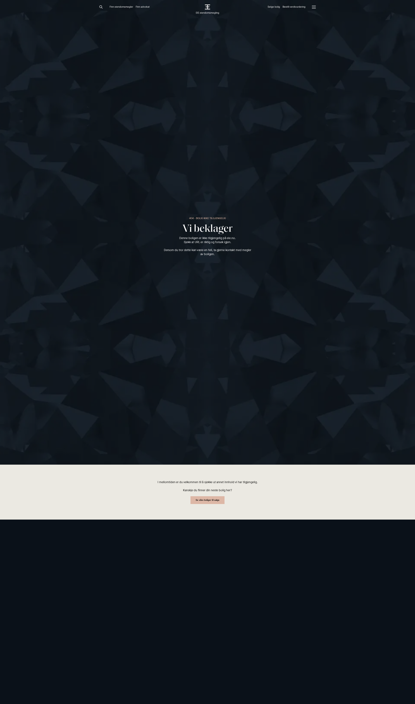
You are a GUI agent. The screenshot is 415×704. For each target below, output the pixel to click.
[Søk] (101, 7)
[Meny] (314, 7)
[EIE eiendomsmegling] (207, 7)
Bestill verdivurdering (294, 6)
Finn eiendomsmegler (121, 6)
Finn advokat (143, 6)
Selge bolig (274, 6)
